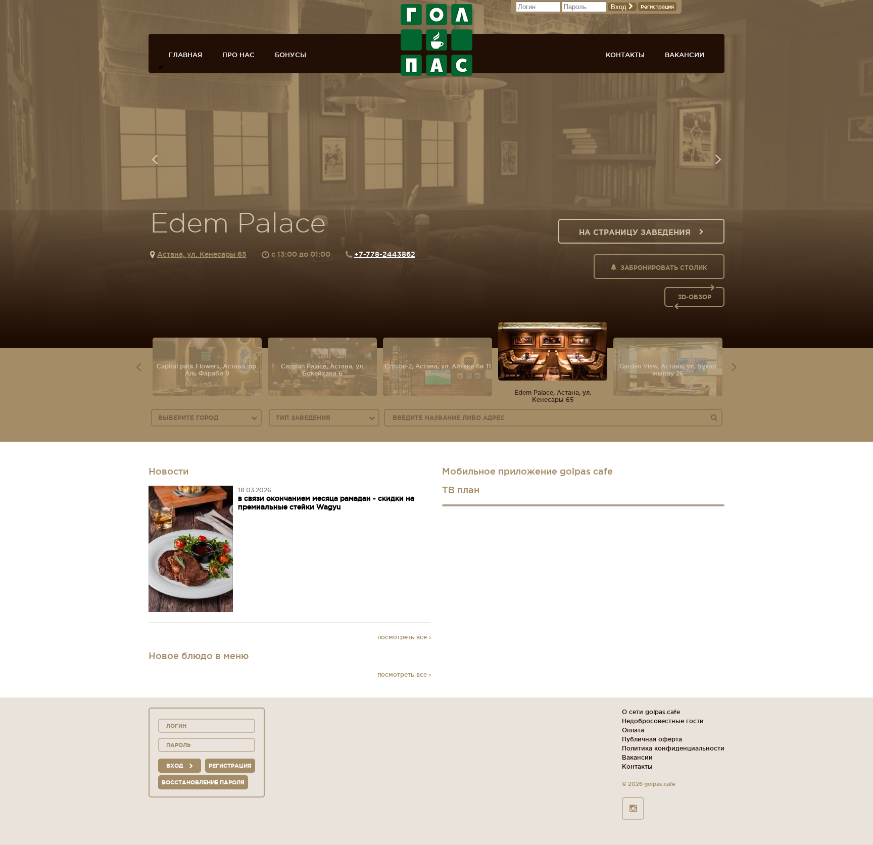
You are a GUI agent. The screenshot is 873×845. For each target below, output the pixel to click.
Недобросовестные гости (663, 721)
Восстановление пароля (203, 782)
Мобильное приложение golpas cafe (527, 471)
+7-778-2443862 (384, 254)
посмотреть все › (404, 637)
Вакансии (684, 54)
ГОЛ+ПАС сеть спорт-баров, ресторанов (436, 40)
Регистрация (657, 7)
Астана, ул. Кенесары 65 (202, 254)
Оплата (633, 730)
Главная (185, 54)
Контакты (625, 54)
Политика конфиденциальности (673, 748)
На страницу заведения (635, 232)
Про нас (238, 54)
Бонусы (290, 54)
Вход (619, 7)
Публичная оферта (652, 739)
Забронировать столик (663, 267)
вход (175, 766)
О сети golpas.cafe (651, 712)
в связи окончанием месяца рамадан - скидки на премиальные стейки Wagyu (326, 502)
